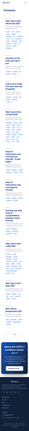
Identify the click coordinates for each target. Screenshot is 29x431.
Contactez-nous (14, 368)
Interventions (6, 405)
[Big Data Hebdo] (14, 392)
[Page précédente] (5, 334)
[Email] (11, 392)
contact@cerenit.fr (7, 415)
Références (5, 408)
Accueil (4, 400)
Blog (3, 402)
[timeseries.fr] (18, 392)
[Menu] (25, 2)
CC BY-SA (16, 425)
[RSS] (3, 392)
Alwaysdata (14, 427)
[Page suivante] (24, 334)
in (7, 392)
